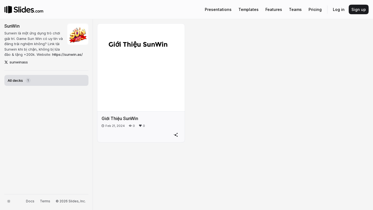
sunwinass (19, 62)
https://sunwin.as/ (67, 54)
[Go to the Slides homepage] (8, 9)
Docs (30, 201)
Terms (45, 201)
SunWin (12, 26)
